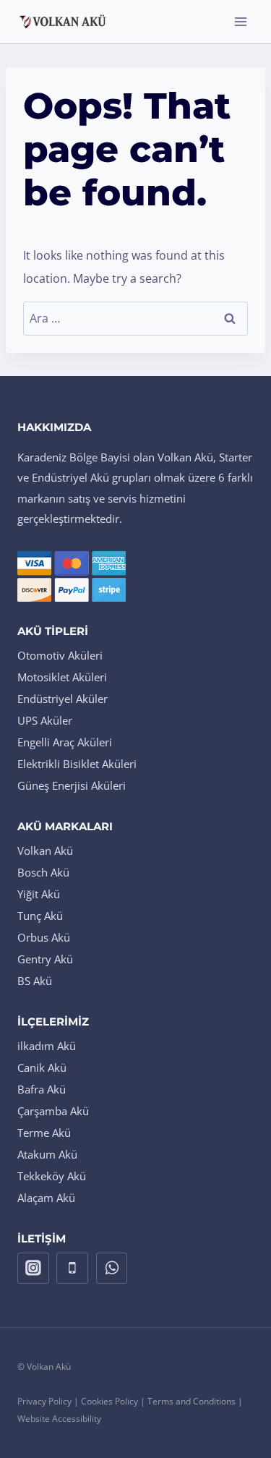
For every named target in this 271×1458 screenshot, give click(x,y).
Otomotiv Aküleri (60, 655)
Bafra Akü (41, 1089)
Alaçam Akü (46, 1197)
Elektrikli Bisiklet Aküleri (77, 763)
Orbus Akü (43, 937)
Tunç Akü (40, 915)
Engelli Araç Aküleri (64, 742)
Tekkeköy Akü (51, 1176)
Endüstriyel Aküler (62, 698)
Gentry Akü (45, 959)
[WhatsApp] (112, 1268)
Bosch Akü (43, 872)
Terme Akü (44, 1132)
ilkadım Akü (46, 1046)
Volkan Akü (45, 850)
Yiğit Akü (38, 894)
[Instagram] (33, 1268)
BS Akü (34, 980)
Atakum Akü (47, 1154)
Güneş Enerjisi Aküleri (71, 785)
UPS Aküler (44, 720)
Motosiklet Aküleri (62, 677)
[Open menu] (240, 21)
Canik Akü (41, 1067)
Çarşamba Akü (53, 1111)
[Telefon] (72, 1268)
